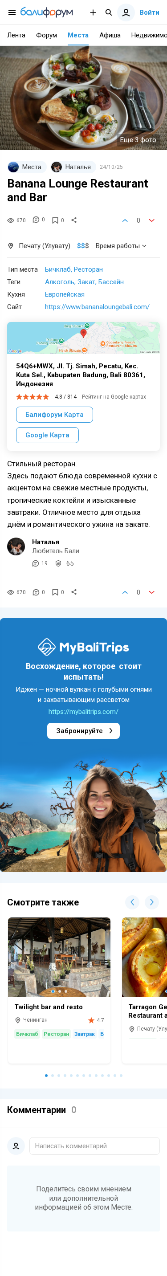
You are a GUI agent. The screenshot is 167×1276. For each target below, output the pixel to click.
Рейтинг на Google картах (114, 397)
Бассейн (111, 282)
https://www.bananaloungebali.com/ (97, 307)
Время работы (118, 246)
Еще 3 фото (138, 140)
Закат (86, 282)
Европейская (65, 294)
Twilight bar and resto (48, 1007)
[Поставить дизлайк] (152, 220)
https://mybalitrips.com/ (83, 712)
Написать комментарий (71, 1146)
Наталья (45, 542)
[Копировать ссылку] (74, 220)
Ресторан (88, 269)
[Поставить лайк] (125, 220)
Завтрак (84, 1034)
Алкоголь (59, 282)
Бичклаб (58, 269)
